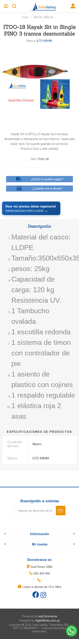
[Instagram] (43, 595)
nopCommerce (47, 616)
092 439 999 (42, 573)
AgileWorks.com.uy (47, 620)
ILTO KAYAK (44, 41)
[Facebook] (35, 594)
